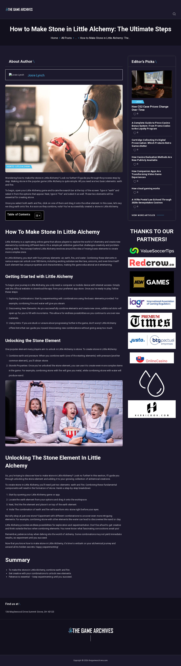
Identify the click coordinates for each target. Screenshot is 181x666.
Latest (139, 102)
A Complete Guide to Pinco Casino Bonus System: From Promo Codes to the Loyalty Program (151, 125)
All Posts (66, 38)
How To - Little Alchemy (18, 167)
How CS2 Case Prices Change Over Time (150, 108)
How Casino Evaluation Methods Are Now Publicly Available (152, 158)
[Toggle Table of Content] (36, 216)
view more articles (143, 215)
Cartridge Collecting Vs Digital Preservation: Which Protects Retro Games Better (151, 143)
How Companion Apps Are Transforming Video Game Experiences (147, 174)
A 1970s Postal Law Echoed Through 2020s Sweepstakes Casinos (151, 201)
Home (54, 38)
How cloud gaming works (146, 188)
